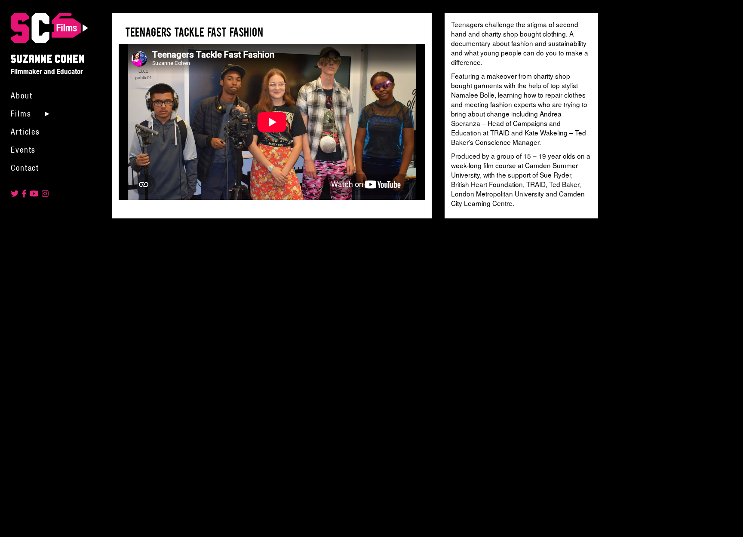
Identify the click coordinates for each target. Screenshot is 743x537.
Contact (25, 167)
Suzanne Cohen (49, 29)
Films (21, 113)
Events (23, 149)
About (21, 95)
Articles (25, 131)
